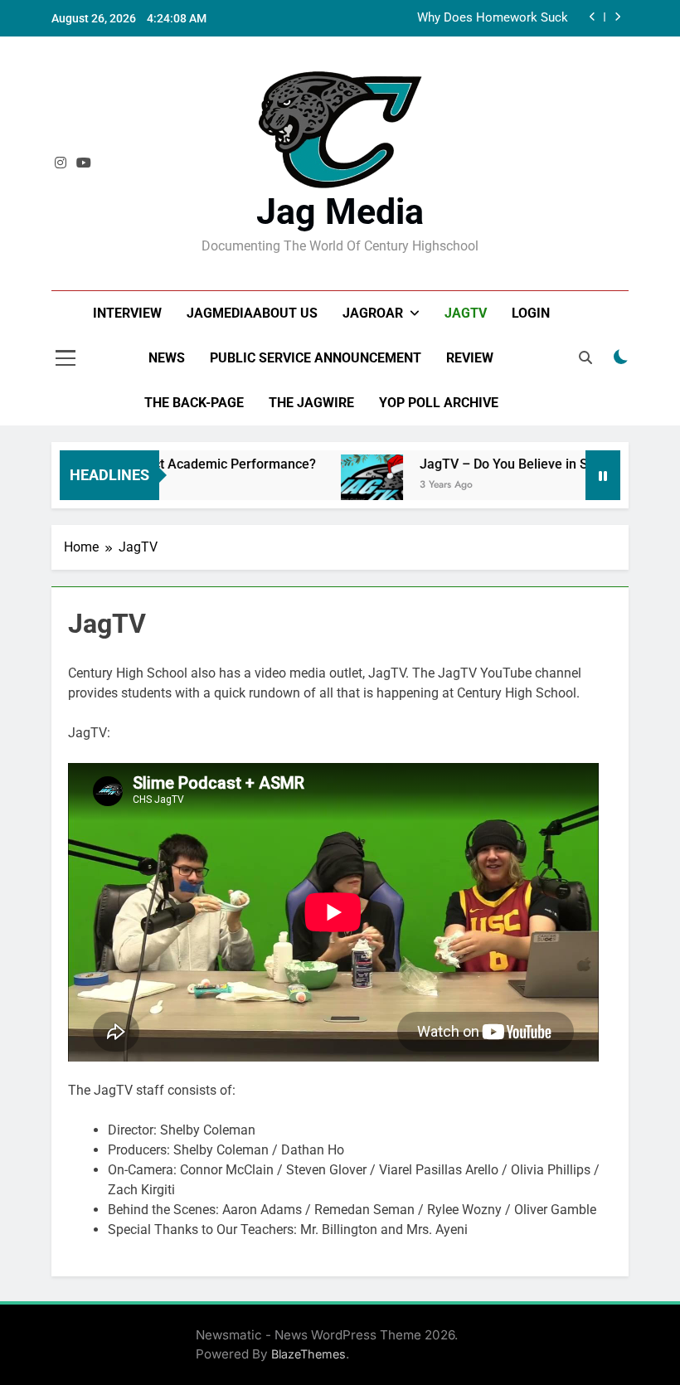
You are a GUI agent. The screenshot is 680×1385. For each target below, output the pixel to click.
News (166, 358)
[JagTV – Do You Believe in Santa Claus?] (359, 485)
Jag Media (340, 211)
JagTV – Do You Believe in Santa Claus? (525, 464)
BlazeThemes (308, 1354)
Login (531, 313)
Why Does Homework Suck (492, 18)
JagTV (465, 313)
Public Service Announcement (315, 358)
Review (469, 358)
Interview (127, 313)
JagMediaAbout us (252, 313)
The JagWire (311, 403)
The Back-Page (194, 403)
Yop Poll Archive (438, 403)
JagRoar (372, 313)
